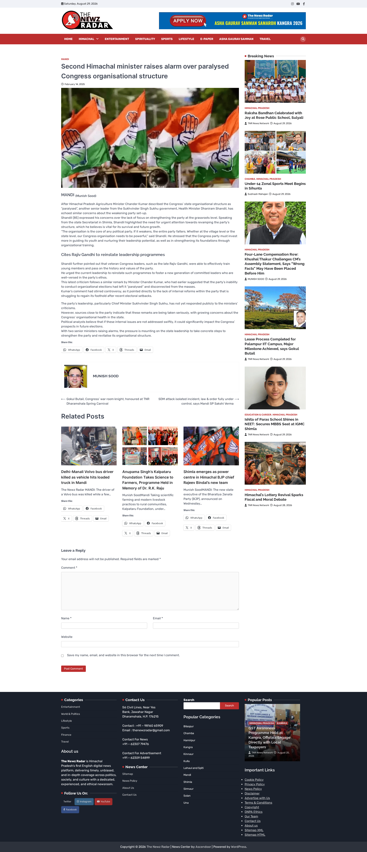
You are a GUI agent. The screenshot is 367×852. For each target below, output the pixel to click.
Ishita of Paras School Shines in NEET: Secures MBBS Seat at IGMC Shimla (274, 424)
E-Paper (206, 39)
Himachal (86, 39)
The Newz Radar (158, 847)
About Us (128, 788)
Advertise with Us (257, 798)
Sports (167, 39)
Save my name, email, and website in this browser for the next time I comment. (123, 655)
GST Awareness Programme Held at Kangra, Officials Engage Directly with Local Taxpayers (269, 737)
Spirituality (145, 39)
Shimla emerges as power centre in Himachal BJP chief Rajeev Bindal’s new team (209, 477)
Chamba (250, 178)
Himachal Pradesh (257, 108)
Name (66, 618)
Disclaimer (252, 793)
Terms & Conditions (258, 802)
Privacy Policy (255, 784)
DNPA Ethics (253, 812)
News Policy (129, 780)
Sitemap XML (254, 830)
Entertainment (117, 39)
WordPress (238, 847)
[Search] (303, 39)
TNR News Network (258, 123)
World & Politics (70, 714)
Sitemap (127, 774)
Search (189, 700)
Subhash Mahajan (258, 194)
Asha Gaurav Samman (236, 39)
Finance (66, 734)
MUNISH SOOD (256, 279)
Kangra (282, 723)
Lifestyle (186, 39)
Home (68, 39)
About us (251, 825)
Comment (69, 567)
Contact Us (129, 794)
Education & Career (258, 414)
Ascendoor (203, 847)
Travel (265, 39)
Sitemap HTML (255, 835)
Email (158, 618)
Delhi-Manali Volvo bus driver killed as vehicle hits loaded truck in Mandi (87, 477)
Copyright (252, 807)
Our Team (251, 816)
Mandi (65, 59)
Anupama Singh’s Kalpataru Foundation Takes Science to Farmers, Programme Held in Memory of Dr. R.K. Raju (147, 480)
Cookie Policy (254, 780)
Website (66, 637)
